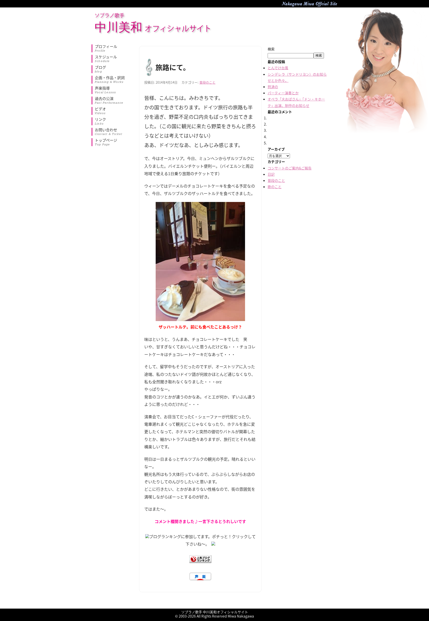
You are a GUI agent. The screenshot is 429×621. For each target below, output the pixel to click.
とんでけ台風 (278, 67)
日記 (271, 174)
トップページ (106, 142)
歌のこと (275, 186)
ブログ (100, 69)
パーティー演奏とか (283, 92)
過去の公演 (109, 100)
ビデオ (100, 111)
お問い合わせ (108, 132)
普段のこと (207, 82)
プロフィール (106, 48)
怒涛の (273, 86)
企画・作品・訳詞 (110, 80)
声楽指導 (105, 90)
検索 (271, 48)
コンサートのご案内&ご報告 (290, 167)
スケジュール (106, 59)
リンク (100, 121)
